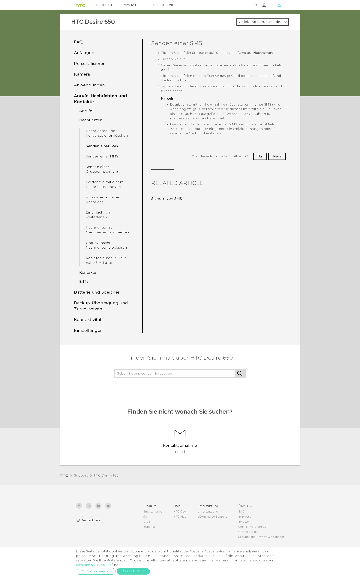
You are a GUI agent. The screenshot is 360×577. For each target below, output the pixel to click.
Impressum (246, 516)
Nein (277, 156)
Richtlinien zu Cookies (93, 565)
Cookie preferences (96, 571)
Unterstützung (207, 511)
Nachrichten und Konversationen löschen (107, 133)
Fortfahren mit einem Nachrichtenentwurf (105, 184)
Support (81, 475)
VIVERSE (130, 5)
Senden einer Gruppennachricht (102, 169)
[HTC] (80, 5)
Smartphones (152, 511)
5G (145, 516)
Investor (244, 521)
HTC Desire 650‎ (106, 475)
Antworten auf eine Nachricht (102, 199)
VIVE (146, 521)
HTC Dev (179, 511)
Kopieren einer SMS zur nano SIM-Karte (106, 260)
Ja (260, 156)
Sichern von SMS (166, 198)
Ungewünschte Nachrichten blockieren (106, 245)
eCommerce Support (212, 516)
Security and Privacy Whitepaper (261, 537)
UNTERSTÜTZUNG (161, 5)
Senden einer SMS (102, 146)
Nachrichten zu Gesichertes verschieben (107, 230)
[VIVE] (279, 5)
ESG (241, 511)
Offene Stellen (248, 532)
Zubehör (149, 526)
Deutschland (91, 520)
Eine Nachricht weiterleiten (99, 215)
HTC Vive (179, 516)
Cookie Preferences (252, 526)
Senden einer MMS (102, 156)
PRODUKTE (104, 5)
